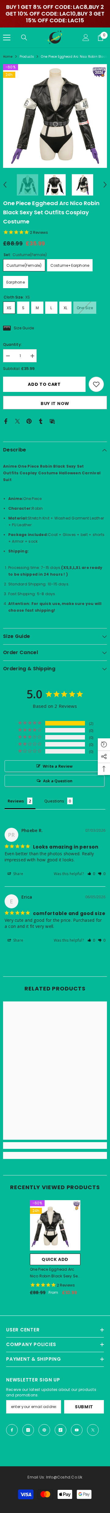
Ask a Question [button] (57, 781)
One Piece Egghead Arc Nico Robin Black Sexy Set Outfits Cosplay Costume (54, 1273)
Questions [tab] (54, 801)
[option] (55, 116)
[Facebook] (6, 420)
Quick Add (55, 1259)
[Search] (24, 37)
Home (8, 56)
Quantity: (12, 344)
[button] (4, 184)
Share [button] (17, 873)
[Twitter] (17, 420)
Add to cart (43, 384)
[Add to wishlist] (96, 384)
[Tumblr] (40, 420)
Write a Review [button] (58, 766)
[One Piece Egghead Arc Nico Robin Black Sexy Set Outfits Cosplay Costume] (55, 1225)
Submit (84, 1407)
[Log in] (85, 37)
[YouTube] (76, 1430)
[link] (55, 1145)
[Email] (52, 420)
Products (27, 56)
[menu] (6, 37)
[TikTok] (60, 1430)
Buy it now (55, 403)
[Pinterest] (29, 420)
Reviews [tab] (16, 801)
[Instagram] (28, 1430)
